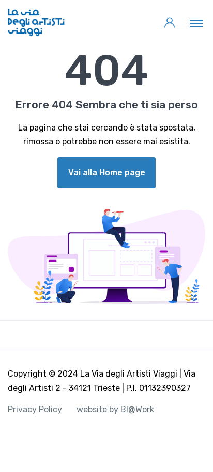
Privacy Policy (35, 409)
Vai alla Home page (106, 172)
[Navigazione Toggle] (196, 23)
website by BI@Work (115, 409)
